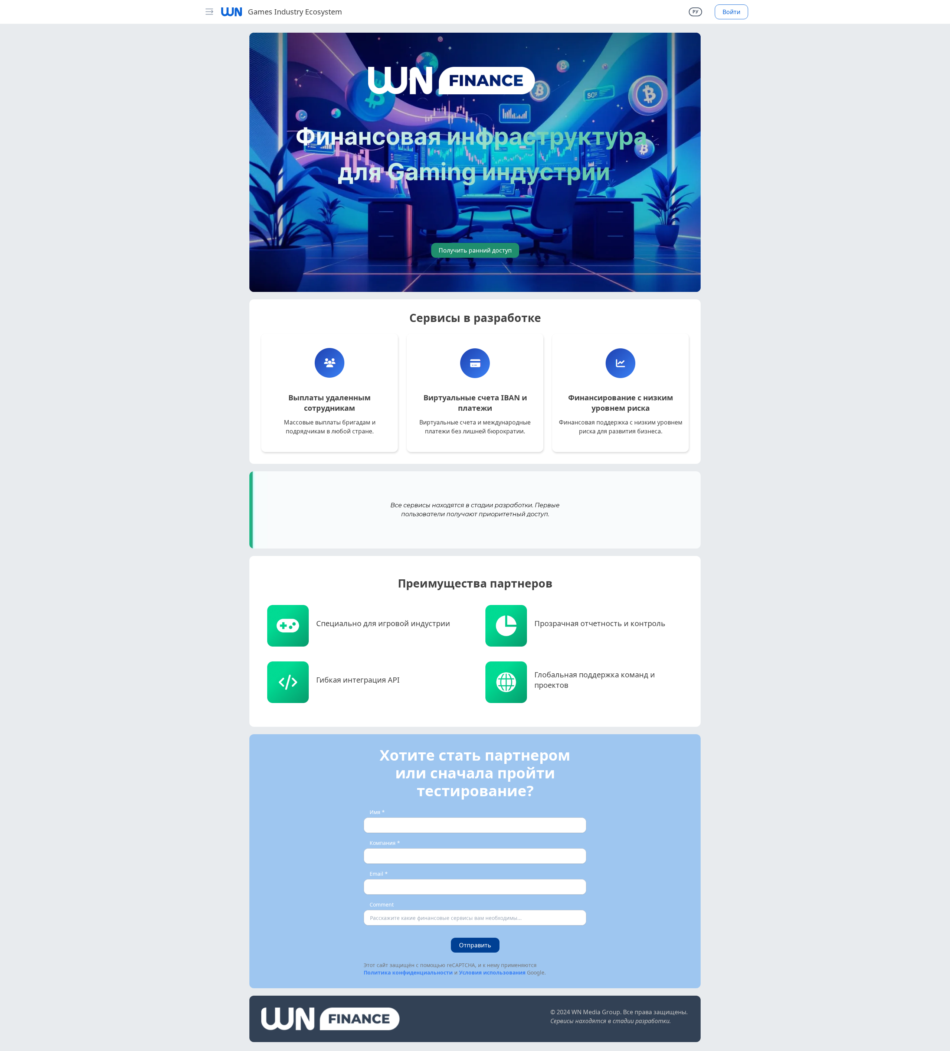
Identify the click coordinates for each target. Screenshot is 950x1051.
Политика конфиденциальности (408, 972)
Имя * (377, 812)
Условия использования (492, 972)
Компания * (385, 842)
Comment (382, 904)
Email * (379, 873)
